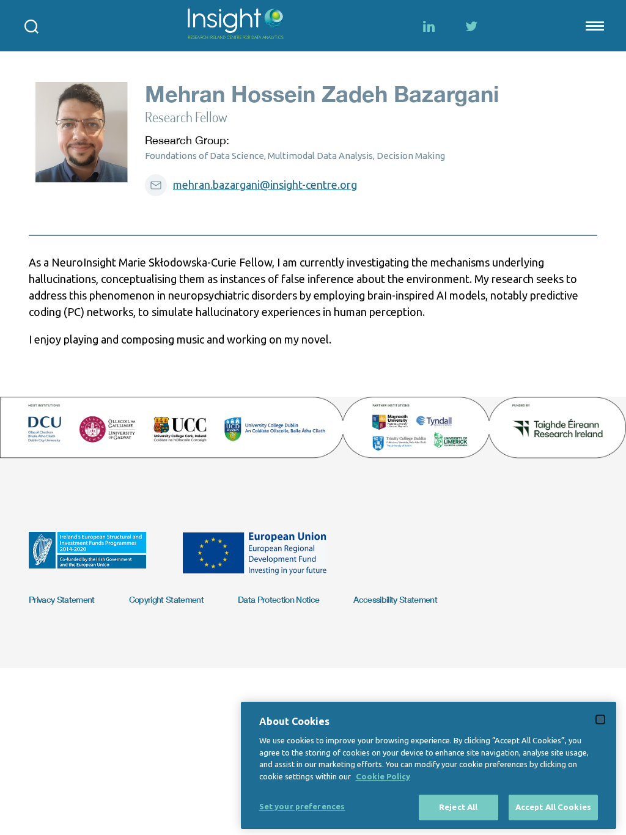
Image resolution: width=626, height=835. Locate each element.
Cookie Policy (383, 776)
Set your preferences (302, 806)
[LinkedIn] (428, 26)
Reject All (458, 807)
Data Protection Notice (278, 599)
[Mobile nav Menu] (593, 25)
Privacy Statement (62, 599)
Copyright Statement (166, 599)
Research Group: (187, 140)
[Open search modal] (31, 25)
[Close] (600, 719)
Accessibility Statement (395, 599)
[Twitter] (471, 26)
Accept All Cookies (553, 807)
